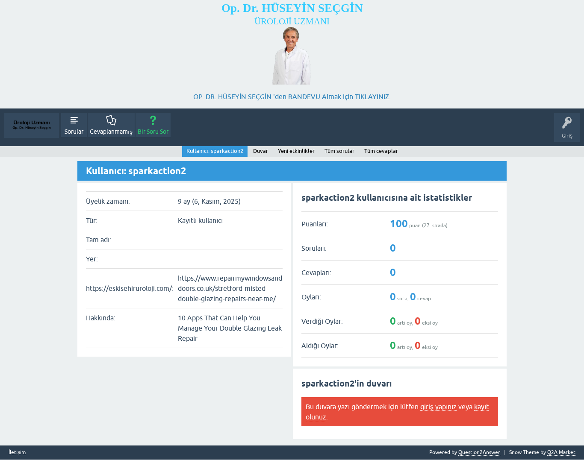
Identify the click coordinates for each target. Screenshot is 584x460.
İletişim (17, 452)
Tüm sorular (339, 151)
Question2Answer (479, 452)
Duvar (260, 151)
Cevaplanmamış (111, 131)
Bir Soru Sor (153, 131)
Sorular (74, 131)
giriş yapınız (438, 406)
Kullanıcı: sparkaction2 (214, 151)
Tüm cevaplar (381, 151)
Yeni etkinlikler (296, 151)
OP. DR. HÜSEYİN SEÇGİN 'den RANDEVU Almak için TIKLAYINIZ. (292, 96)
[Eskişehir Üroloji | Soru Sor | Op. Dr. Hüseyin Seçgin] (31, 125)
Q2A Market (561, 452)
